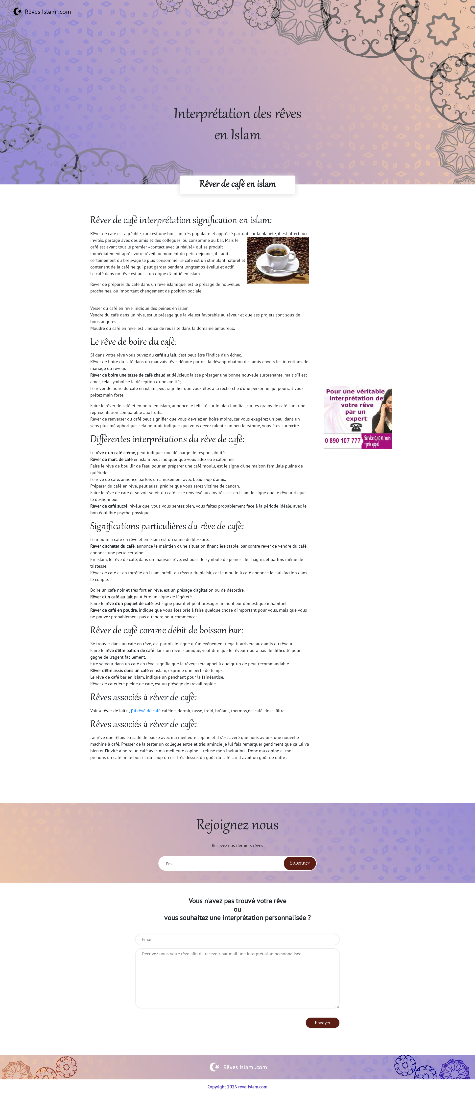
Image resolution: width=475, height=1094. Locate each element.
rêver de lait (113, 711)
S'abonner (299, 863)
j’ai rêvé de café (146, 711)
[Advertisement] (237, 69)
